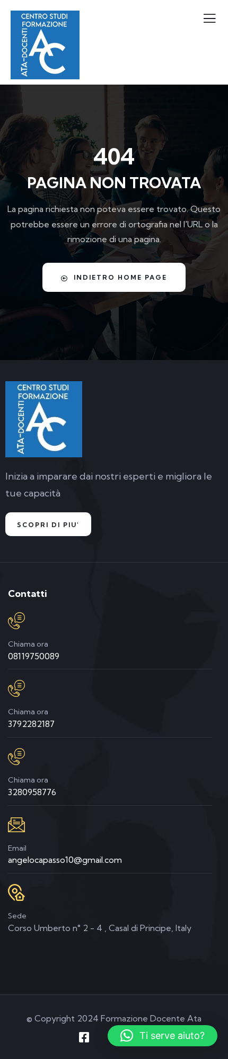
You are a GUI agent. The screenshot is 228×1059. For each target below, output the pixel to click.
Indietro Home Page (120, 277)
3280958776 (32, 792)
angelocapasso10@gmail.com (65, 859)
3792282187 (31, 724)
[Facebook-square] (84, 1037)
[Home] (43, 419)
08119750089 (33, 656)
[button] (162, 1035)
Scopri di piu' (48, 525)
